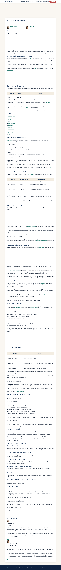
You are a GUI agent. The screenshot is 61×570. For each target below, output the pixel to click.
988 (35, 68)
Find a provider (11, 129)
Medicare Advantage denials (41, 240)
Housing (33, 1)
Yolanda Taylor (31, 26)
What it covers (11, 119)
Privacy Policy (21, 567)
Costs (9, 121)
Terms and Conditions (27, 567)
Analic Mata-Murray (13, 26)
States (17, 567)
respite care (43, 283)
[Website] (8, 539)
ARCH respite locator (18, 307)
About (32, 567)
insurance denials (26, 390)
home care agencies (39, 202)
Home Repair (28, 1)
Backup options (11, 132)
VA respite (10, 127)
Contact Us (35, 567)
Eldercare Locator (33, 60)
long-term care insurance (20, 391)
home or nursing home (46, 419)
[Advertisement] (30, 11)
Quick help (10, 118)
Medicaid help (10, 125)
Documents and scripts (12, 131)
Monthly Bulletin (46, 1)
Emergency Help (52, 1)
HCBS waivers (41, 247)
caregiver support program (14, 270)
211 (30, 58)
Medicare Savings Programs (33, 242)
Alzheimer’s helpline (34, 307)
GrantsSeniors (10, 1)
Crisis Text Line (10, 70)
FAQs (9, 134)
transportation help (43, 329)
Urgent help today (11, 116)
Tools (41, 1)
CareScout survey (31, 174)
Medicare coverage (11, 123)
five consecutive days (31, 226)
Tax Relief (37, 1)
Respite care (9, 140)
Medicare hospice (13, 225)
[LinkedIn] (7, 539)
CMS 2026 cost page (26, 228)
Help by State (23, 1)
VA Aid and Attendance (48, 294)
